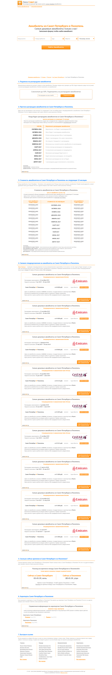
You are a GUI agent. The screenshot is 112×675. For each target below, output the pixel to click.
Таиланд (27, 651)
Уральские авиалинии (65, 645)
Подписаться (68, 95)
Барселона (46, 645)
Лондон (41, 647)
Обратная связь (63, 672)
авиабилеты (42, 3)
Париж (49, 647)
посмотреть (33, 204)
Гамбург (78, 651)
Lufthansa (67, 653)
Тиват (50, 656)
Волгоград (88, 647)
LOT (59, 645)
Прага (45, 651)
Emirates (60, 655)
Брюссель (86, 653)
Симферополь (42, 656)
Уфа (83, 655)
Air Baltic (68, 651)
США (21, 656)
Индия (31, 649)
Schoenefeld (86, 645)
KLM (67, 647)
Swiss (70, 655)
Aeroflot (60, 647)
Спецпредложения (36, 6)
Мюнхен (50, 651)
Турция (26, 655)
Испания (22, 647)
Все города (42, 661)
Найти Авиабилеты (56, 47)
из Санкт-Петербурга (58, 77)
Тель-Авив (41, 649)
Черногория (23, 653)
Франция (22, 651)
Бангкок (46, 649)
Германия (29, 653)
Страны (44, 77)
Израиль (29, 645)
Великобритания (24, 649)
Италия (30, 655)
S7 (63, 655)
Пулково (27, 617)
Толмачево (79, 655)
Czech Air (66, 655)
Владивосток (79, 645)
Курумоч (78, 656)
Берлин (41, 658)
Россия (49, 77)
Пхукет (45, 653)
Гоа (50, 645)
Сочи (47, 656)
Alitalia (62, 653)
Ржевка (48, 617)
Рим (50, 649)
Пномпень (28, 622)
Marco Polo (85, 649)
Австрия (27, 647)
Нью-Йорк (41, 651)
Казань (86, 655)
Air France (62, 649)
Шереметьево (80, 653)
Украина (22, 655)
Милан (45, 647)
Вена (45, 655)
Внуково (83, 647)
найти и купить (84, 287)
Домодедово (84, 651)
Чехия (25, 645)
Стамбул (41, 653)
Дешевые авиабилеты (34, 77)
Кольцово (79, 649)
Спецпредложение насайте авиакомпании (84, 299)
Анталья (45, 658)
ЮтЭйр (63, 651)
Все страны (23, 659)
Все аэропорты (80, 659)
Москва (41, 645)
